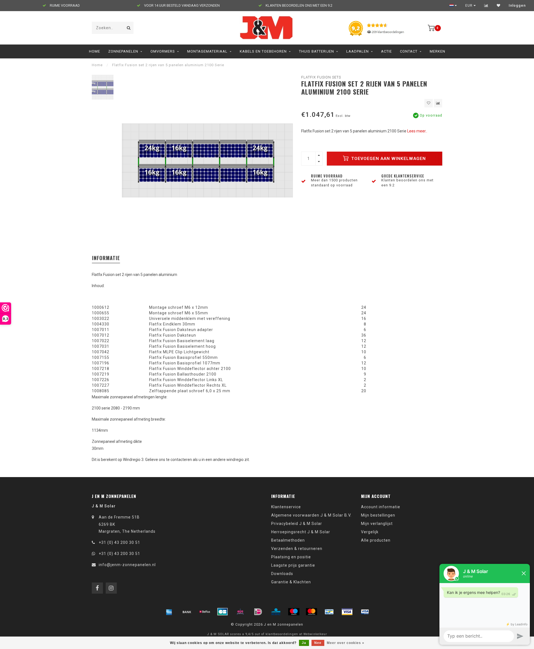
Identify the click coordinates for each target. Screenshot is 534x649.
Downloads (282, 573)
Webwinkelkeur (315, 634)
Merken (437, 51)
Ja (304, 643)
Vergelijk (370, 532)
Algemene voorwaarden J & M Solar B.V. (311, 515)
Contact (408, 51)
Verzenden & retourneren (296, 548)
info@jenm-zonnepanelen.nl (127, 564)
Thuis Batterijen (316, 51)
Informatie (106, 257)
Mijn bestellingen (378, 515)
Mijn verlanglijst (377, 523)
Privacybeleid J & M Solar (296, 523)
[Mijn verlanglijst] (498, 6)
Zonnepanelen (123, 51)
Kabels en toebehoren (263, 51)
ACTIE (386, 51)
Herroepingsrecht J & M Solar (300, 532)
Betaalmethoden (288, 540)
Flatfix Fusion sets (321, 77)
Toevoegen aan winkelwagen (388, 158)
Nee (318, 643)
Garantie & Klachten (291, 582)
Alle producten (375, 540)
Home (94, 51)
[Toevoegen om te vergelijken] (438, 103)
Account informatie (380, 507)
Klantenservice (286, 507)
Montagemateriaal (207, 51)
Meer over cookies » (345, 643)
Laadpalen (357, 51)
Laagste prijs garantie (293, 565)
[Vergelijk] (486, 6)
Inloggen (517, 6)
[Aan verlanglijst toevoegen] (428, 103)
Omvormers (162, 51)
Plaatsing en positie (291, 557)
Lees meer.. (417, 131)
